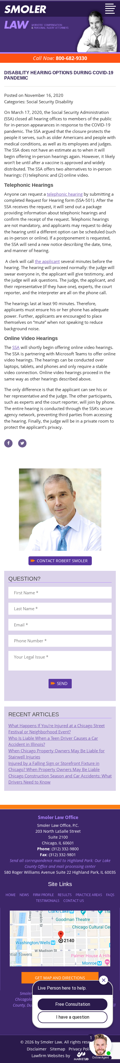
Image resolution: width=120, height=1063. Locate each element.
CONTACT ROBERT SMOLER (62, 560)
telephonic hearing (65, 194)
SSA (16, 347)
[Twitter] (22, 443)
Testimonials (47, 900)
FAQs (110, 894)
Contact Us (73, 900)
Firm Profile (43, 894)
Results (65, 894)
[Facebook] (8, 443)
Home (11, 894)
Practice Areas (89, 894)
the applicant (47, 261)
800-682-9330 (71, 58)
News (24, 894)
